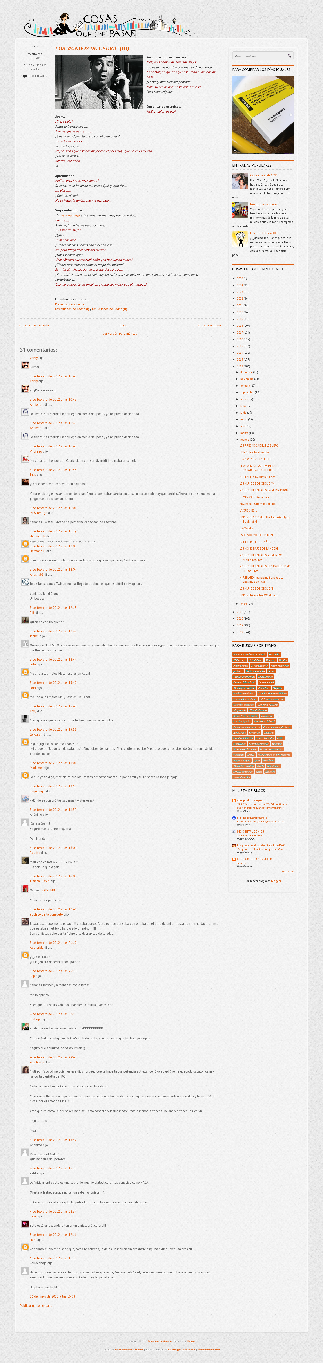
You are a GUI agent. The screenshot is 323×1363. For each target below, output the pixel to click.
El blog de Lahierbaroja (252, 818)
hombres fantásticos (243, 693)
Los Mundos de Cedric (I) (72, 309)
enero (244, 604)
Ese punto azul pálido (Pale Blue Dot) (261, 845)
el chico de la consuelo (46, 914)
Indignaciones (240, 665)
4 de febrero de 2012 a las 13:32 (53, 1140)
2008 (240, 632)
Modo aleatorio (259, 665)
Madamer (36, 768)
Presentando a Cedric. (70, 304)
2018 (240, 326)
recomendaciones (280, 665)
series (259, 771)
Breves (250, 754)
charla (260, 766)
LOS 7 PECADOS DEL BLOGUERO (259, 445)
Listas (280, 738)
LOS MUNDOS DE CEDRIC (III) (92, 48)
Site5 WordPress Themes (129, 1349)
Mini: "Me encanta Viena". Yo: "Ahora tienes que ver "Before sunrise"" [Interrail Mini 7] (262, 805)
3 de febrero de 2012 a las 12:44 (53, 659)
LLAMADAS (246, 528)
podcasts (238, 671)
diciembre (246, 372)
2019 (240, 319)
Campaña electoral (268, 704)
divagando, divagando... (252, 800)
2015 (240, 346)
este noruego (70, 215)
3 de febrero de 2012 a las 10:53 (53, 470)
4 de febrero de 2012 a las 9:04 (52, 1057)
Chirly (34, 358)
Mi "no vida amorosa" (272, 699)
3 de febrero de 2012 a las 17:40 (53, 909)
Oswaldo (36, 734)
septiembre (247, 392)
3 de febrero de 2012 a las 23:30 (53, 971)
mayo (244, 419)
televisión (270, 771)
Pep (32, 976)
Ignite (257, 760)
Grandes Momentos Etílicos (272, 693)
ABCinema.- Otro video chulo (257, 504)
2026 (240, 278)
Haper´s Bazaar (241, 760)
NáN (33, 1240)
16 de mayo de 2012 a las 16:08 (52, 1296)
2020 (240, 312)
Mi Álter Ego (38, 513)
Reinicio (241, 863)
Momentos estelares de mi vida (249, 654)
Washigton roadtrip (243, 766)
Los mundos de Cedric (245, 699)
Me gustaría (239, 710)
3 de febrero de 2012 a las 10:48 (53, 423)
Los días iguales (241, 721)
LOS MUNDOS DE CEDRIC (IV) (257, 483)
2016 (240, 339)
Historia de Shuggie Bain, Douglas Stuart (261, 821)
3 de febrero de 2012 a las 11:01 (53, 508)
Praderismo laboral (264, 721)
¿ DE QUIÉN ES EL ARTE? (254, 452)
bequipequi (37, 791)
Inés (33, 474)
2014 (240, 353)
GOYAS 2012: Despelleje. (255, 497)
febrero (245, 440)
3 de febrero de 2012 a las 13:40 (53, 683)
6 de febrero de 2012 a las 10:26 (53, 1258)
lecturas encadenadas (271, 749)
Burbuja (35, 1019)
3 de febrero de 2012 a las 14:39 (53, 810)
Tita (33, 1216)
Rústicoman (239, 732)
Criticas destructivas (244, 676)
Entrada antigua (209, 325)
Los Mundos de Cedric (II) (109, 309)
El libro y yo (239, 660)
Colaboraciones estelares (246, 727)
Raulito (35, 853)
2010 (240, 618)
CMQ (33, 711)
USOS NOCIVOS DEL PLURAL (257, 535)
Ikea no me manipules (264, 204)
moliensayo (267, 716)
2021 (240, 305)
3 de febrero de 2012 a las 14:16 (53, 786)
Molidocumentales (255, 671)
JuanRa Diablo (40, 881)
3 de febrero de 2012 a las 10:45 (53, 399)
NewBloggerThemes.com (182, 1349)
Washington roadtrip (244, 688)
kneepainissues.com (209, 1349)
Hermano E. (37, 536)
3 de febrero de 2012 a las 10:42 (53, 376)
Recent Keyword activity (245, 716)
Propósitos (254, 732)
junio (243, 413)
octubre (245, 386)
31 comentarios (37, 76)
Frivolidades (255, 660)
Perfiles (283, 660)
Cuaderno (269, 732)
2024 (240, 285)
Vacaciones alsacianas (245, 749)
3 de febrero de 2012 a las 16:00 (53, 848)
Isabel (34, 636)
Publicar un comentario (36, 1306)
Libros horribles (265, 738)
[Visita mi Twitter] (252, 21)
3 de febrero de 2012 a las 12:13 (53, 608)
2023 (240, 292)
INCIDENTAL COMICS (250, 831)
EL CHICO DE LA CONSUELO (254, 859)
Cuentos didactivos (243, 738)
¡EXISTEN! (48, 890)
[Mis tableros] (302, 21)
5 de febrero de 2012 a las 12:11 (53, 1235)
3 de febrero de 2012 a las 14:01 (53, 763)
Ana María (37, 1062)
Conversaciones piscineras (277, 727)
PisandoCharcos (258, 710)
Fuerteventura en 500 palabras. (274, 754)
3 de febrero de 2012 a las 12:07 (53, 569)
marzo (244, 433)
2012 (240, 366)
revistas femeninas (243, 771)
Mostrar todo (288, 871)
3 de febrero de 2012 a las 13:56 (53, 729)
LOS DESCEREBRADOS (264, 233)
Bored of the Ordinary (250, 835)
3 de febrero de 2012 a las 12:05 (53, 546)
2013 (240, 359)
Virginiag (36, 451)
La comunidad (266, 682)
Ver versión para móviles (120, 333)
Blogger (276, 881)
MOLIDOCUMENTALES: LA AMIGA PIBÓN (264, 490)
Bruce (271, 671)
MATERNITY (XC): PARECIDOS (257, 477)
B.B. (32, 613)
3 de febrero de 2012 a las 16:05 (53, 876)
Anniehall (37, 404)
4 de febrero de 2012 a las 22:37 (53, 1211)
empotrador (273, 766)
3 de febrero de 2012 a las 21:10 (53, 943)
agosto (245, 399)
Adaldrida (37, 947)
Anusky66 (37, 574)
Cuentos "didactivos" (244, 682)
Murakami (268, 760)
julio (243, 406)
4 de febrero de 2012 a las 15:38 (53, 1168)
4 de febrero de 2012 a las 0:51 (52, 1014)
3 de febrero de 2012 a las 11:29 (53, 531)
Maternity (271, 660)
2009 (240, 625)
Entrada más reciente (34, 325)
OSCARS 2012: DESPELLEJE (256, 459)
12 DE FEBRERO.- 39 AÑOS (255, 542)
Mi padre (278, 688)
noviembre (247, 379)
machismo (238, 754)
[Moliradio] (289, 21)
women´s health (241, 777)
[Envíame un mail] (277, 21)
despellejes (264, 688)
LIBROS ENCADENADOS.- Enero (259, 595)
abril (243, 426)
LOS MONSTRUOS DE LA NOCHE (259, 548)
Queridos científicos (243, 704)
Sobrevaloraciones (259, 743)
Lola (33, 664)
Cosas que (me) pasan (160, 1341)
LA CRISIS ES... (248, 510)
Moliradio (277, 743)
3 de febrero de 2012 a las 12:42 (53, 631)
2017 (240, 332)
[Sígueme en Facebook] (264, 21)
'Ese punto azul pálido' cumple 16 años (260, 849)
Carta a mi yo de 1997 (263, 175)
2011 (240, 612)
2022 (240, 299)
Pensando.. (274, 654)
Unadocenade (265, 676)
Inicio (123, 325)
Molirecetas (239, 743)
